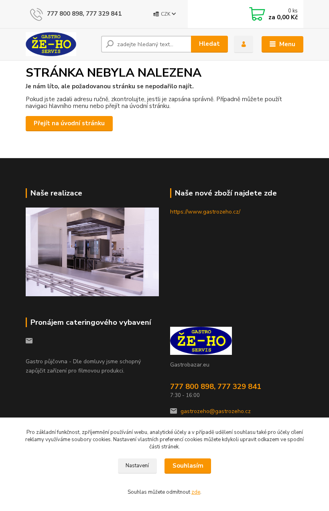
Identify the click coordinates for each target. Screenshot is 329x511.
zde (195, 492)
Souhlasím (188, 466)
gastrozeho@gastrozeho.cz (216, 411)
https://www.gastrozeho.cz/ (205, 212)
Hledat (209, 44)
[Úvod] (60, 44)
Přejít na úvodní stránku (69, 123)
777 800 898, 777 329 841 (84, 14)
